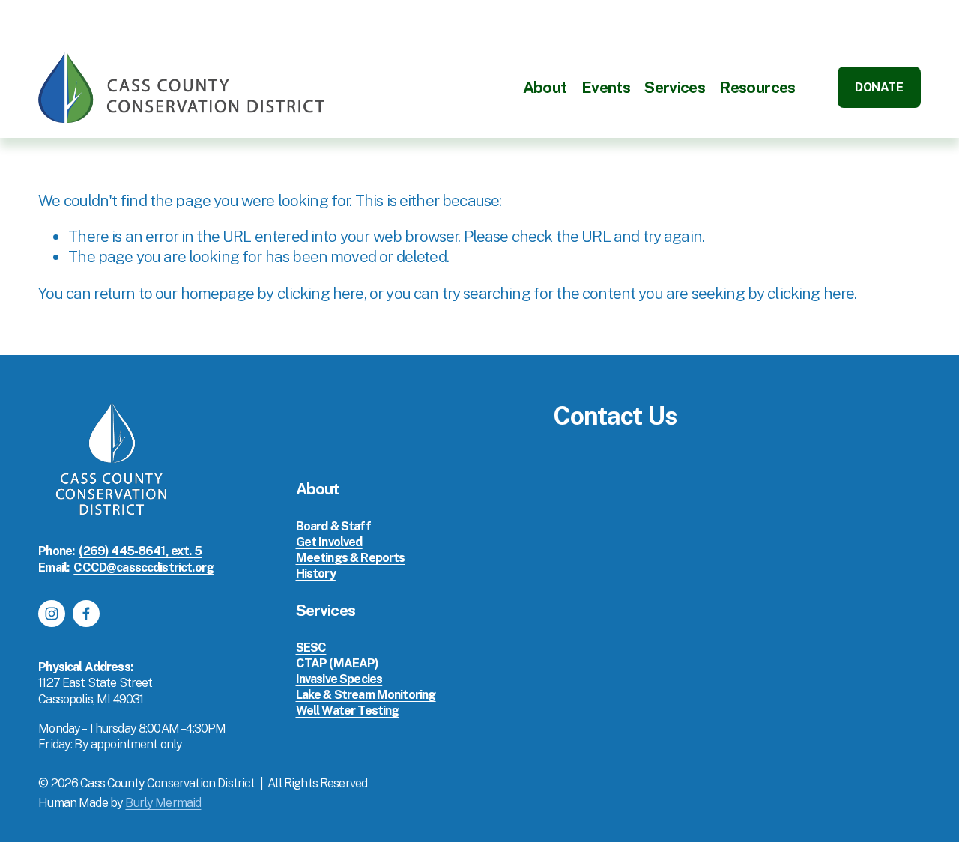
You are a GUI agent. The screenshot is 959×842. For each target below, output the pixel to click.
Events (605, 87)
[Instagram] (51, 613)
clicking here (320, 293)
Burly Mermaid (163, 803)
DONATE (879, 87)
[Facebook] (86, 613)
